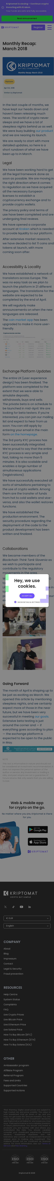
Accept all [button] (27, 595)
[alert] (27, 590)
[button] (27, 602)
